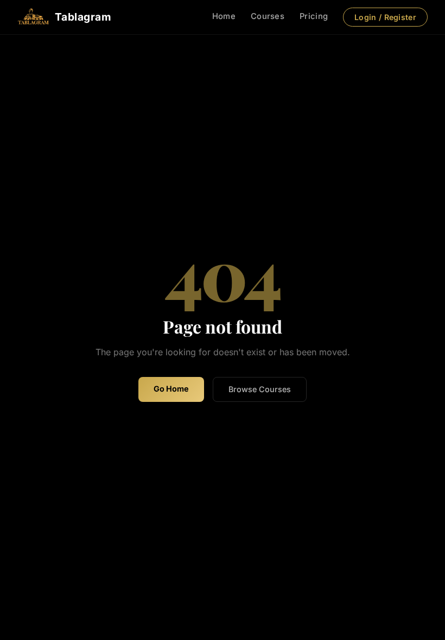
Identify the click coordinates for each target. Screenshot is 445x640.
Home (224, 16)
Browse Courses (259, 389)
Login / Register (385, 17)
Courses (267, 16)
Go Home (171, 388)
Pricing (314, 16)
